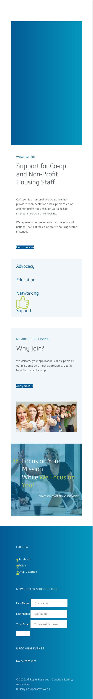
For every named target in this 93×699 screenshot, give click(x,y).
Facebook (25, 559)
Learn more (23, 247)
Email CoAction (28, 572)
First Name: (23, 603)
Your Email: (23, 624)
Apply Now (23, 386)
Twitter (23, 565)
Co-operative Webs (38, 689)
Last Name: (23, 614)
